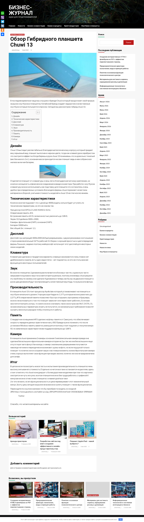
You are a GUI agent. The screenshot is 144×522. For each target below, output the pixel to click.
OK (121, 519)
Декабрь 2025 (105, 135)
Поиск (101, 34)
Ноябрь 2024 (105, 168)
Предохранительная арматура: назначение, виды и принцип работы (114, 67)
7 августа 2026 (51, 507)
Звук (15, 128)
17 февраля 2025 (26, 444)
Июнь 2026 (104, 110)
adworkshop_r (16, 50)
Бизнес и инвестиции (36, 26)
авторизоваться (54, 468)
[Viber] (2, 17)
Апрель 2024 (105, 180)
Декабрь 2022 (105, 201)
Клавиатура (18, 125)
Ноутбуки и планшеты (90, 26)
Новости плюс (105, 247)
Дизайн (16, 116)
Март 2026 (104, 122)
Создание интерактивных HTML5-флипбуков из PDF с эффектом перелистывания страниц (113, 59)
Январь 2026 (105, 130)
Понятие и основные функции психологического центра (111, 74)
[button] (36, 113)
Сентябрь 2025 (106, 143)
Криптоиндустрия (71, 26)
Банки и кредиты (55, 26)
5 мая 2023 (25, 50)
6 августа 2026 (76, 507)
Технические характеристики (26, 119)
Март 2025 (104, 155)
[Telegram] (2, 21)
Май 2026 (103, 114)
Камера (16, 136)
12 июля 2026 (102, 507)
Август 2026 (104, 102)
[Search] (134, 26)
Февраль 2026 (105, 126)
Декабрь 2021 (105, 213)
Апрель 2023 (105, 196)
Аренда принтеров (18, 441)
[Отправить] (2, 34)
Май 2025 (103, 147)
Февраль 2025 (105, 159)
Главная (12, 26)
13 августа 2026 (25, 509)
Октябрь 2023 (105, 188)
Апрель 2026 (105, 118)
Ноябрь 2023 (105, 184)
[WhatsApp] (2, 13)
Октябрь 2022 (105, 209)
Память (16, 133)
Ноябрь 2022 (105, 205)
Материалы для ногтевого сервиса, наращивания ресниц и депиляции (114, 80)
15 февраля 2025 (55, 451)
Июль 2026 (104, 106)
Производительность (22, 130)
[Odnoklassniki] (2, 30)
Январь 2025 (105, 163)
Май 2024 (103, 176)
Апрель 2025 (105, 151)
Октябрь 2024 (105, 172)
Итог (15, 139)
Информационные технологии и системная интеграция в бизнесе (113, 87)
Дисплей (17, 122)
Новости (21, 26)
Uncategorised (105, 226)
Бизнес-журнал (21, 10)
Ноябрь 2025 (105, 139)
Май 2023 (103, 192)
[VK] (2, 26)
